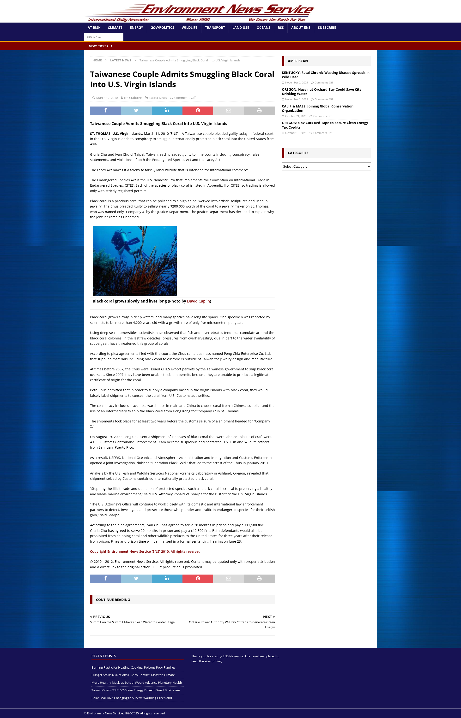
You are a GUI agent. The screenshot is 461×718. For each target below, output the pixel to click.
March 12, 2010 (107, 97)
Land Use (240, 27)
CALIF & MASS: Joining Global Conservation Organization (317, 108)
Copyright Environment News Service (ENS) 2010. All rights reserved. (145, 551)
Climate (115, 27)
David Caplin (198, 301)
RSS (281, 27)
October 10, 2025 (295, 133)
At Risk (94, 27)
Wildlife (190, 27)
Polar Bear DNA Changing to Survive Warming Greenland (131, 698)
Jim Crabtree (133, 97)
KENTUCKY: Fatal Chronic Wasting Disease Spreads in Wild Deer (326, 74)
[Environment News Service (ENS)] (200, 20)
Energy (136, 27)
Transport (215, 27)
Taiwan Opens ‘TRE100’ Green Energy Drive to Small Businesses (135, 690)
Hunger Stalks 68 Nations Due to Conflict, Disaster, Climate (133, 675)
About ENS (300, 27)
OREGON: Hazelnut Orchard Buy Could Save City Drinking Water (321, 91)
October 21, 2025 (295, 116)
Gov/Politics (162, 27)
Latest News (158, 97)
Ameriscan (298, 61)
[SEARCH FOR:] (103, 36)
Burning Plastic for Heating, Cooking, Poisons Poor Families (133, 667)
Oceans (263, 27)
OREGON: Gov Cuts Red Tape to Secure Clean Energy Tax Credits (325, 124)
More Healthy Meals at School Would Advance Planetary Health (136, 682)
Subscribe (327, 27)
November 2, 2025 (296, 82)
